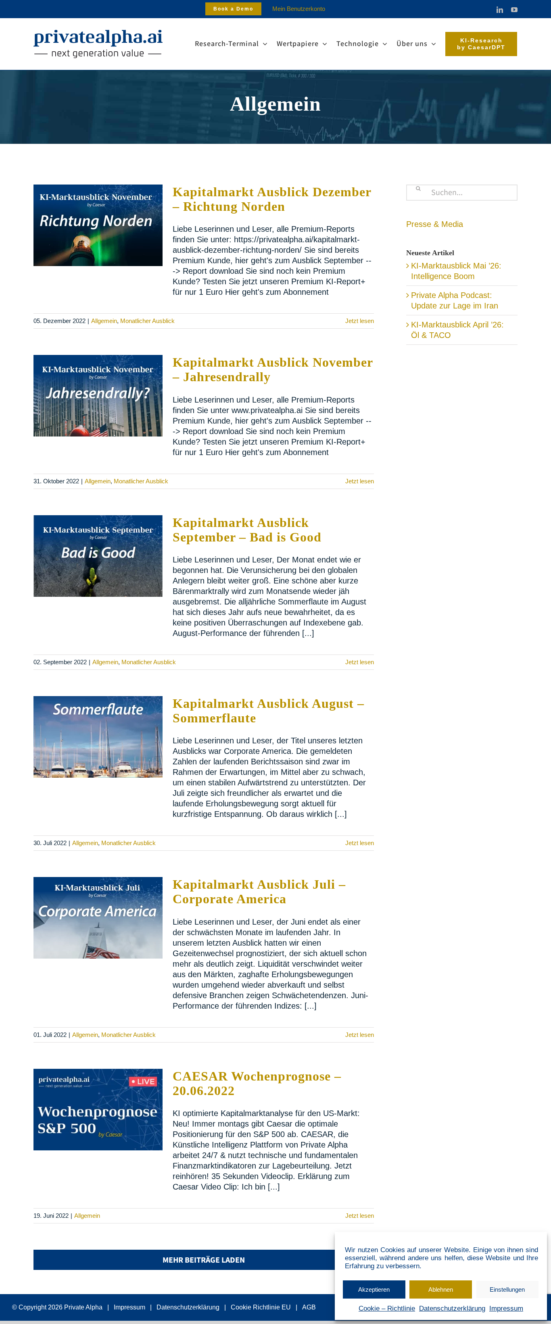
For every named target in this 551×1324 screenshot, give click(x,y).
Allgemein (104, 320)
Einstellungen (507, 1289)
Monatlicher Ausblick (147, 320)
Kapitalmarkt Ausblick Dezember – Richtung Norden (272, 199)
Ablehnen (440, 1289)
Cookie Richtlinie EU (261, 1307)
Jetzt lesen (359, 320)
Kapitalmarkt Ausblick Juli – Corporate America (259, 891)
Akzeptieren (374, 1289)
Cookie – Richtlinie (387, 1308)
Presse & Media (434, 224)
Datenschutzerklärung (452, 1308)
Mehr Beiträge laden (204, 1260)
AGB (309, 1307)
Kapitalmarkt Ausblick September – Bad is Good (247, 529)
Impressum (506, 1308)
